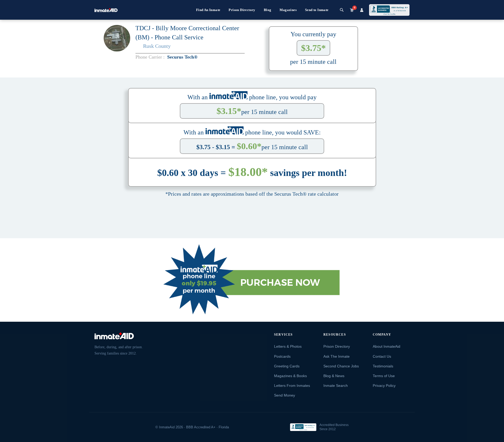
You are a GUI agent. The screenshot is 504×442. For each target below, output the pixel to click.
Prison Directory (242, 10)
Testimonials (383, 366)
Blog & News (333, 376)
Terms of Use (384, 376)
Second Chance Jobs (341, 366)
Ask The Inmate (336, 356)
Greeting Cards (287, 366)
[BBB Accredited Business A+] (389, 10)
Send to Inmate (317, 10)
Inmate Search (335, 385)
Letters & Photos (288, 346)
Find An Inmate (208, 10)
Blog (267, 10)
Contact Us (382, 356)
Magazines (288, 10)
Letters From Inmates (292, 385)
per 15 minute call (252, 111)
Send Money (284, 395)
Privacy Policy (384, 385)
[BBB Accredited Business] (303, 427)
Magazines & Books (290, 376)
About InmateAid (386, 346)
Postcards (282, 356)
